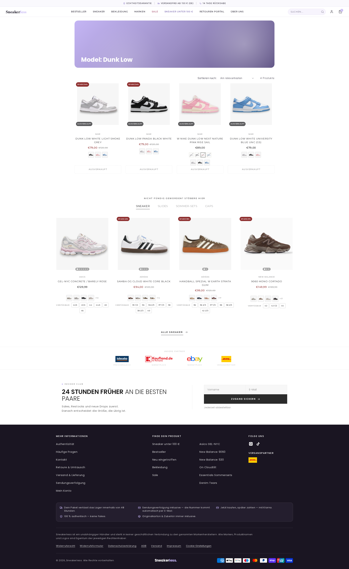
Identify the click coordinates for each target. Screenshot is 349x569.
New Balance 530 (211, 459)
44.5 (98, 305)
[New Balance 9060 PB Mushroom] (261, 299)
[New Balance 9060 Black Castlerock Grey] (275, 299)
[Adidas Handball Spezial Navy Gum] (199, 298)
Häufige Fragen (66, 452)
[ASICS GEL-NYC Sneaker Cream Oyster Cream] (69, 298)
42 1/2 (274, 306)
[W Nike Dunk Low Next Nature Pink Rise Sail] (98, 155)
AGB (144, 546)
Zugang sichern (243, 398)
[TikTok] (258, 444)
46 (82, 310)
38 (169, 305)
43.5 (83, 305)
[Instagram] (250, 444)
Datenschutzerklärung (122, 546)
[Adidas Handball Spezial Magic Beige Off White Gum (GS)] (192, 298)
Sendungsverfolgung (70, 483)
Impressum (174, 546)
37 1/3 (161, 305)
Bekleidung (119, 12)
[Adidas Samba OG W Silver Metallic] (138, 298)
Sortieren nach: (207, 78)
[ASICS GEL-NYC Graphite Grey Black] (84, 298)
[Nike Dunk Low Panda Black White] (91, 155)
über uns (237, 12)
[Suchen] (322, 11)
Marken (139, 12)
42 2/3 (205, 310)
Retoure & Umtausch (70, 467)
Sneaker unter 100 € (179, 12)
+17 (219, 298)
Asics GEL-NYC (209, 444)
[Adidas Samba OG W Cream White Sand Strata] (152, 298)
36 (143, 305)
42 (266, 306)
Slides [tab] (163, 206)
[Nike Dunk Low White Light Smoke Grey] (142, 151)
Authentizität (65, 444)
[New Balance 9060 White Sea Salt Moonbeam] (253, 299)
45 (105, 305)
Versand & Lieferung (70, 475)
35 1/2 (135, 305)
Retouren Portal (212, 12)
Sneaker (16, 12)
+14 (158, 298)
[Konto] (331, 12)
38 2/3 (140, 310)
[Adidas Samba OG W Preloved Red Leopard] (131, 298)
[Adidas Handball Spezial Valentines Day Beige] (207, 298)
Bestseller (79, 12)
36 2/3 (151, 305)
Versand (156, 546)
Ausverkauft (98, 169)
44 (90, 305)
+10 (97, 298)
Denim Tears (208, 483)
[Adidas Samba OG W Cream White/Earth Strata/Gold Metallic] (145, 298)
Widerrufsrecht (65, 546)
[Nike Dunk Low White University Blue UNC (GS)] (105, 155)
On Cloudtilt (207, 467)
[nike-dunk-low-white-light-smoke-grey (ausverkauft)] (191, 155)
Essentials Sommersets (215, 475)
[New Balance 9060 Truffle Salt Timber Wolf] (268, 299)
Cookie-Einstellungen (198, 546)
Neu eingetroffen (164, 459)
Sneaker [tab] (143, 206)
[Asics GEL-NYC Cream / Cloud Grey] (76, 298)
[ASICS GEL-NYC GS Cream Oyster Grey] (91, 298)
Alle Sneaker (172, 332)
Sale (155, 12)
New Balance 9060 (212, 452)
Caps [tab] (209, 206)
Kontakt (61, 459)
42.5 (75, 305)
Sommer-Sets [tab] (186, 206)
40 (148, 310)
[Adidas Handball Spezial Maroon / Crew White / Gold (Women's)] (214, 298)
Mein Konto (64, 491)
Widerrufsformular (91, 546)
